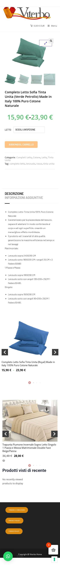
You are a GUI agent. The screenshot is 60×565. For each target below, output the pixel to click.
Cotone (36, 157)
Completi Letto (24, 157)
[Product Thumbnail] (45, 43)
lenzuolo (30, 163)
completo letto (17, 163)
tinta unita (48, 163)
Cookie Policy (14, 531)
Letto (8, 129)
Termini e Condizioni (17, 510)
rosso (39, 163)
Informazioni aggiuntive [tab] (24, 197)
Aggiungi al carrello (21, 144)
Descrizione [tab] (14, 193)
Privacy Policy (14, 520)
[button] (51, 40)
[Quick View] (3, 461)
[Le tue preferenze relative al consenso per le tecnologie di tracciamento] (54, 559)
